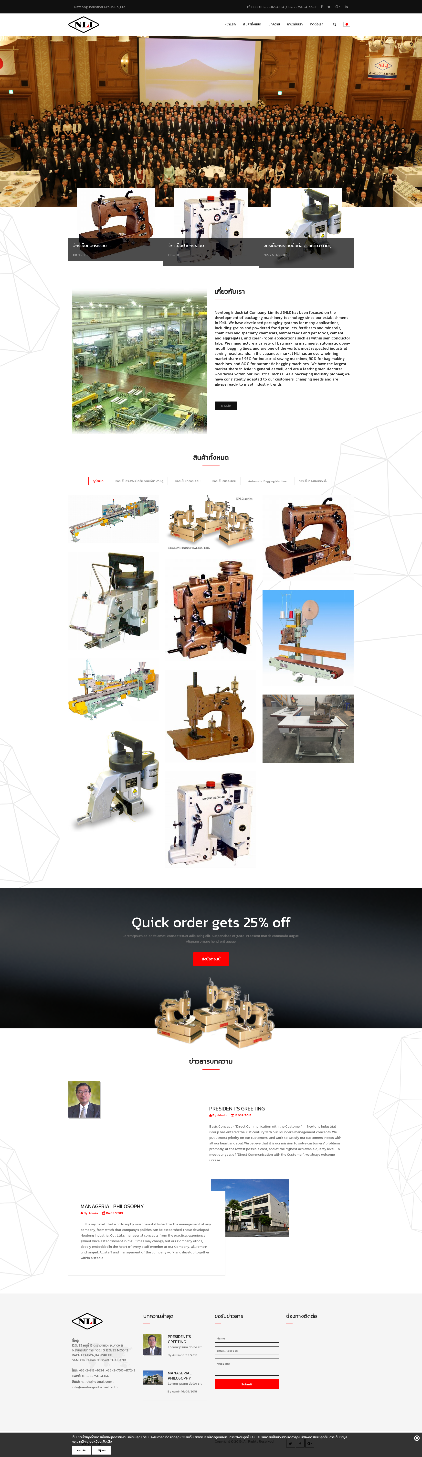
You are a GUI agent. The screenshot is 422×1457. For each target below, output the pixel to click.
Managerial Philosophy (112, 1206)
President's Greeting (237, 1109)
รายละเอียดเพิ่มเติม (99, 1441)
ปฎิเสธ (101, 1450)
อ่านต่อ (226, 405)
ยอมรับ (81, 1450)
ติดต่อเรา (316, 24)
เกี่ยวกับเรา (295, 24)
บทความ (274, 24)
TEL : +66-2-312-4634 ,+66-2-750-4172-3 (283, 7)
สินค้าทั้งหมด (252, 24)
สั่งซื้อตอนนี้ (211, 959)
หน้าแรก (230, 24)
